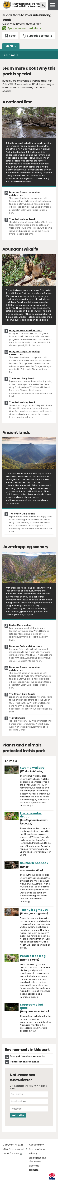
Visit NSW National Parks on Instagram (12, 1183)
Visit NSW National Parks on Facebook (6, 1183)
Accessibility (36, 1144)
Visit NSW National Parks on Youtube (19, 1183)
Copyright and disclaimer (37, 1159)
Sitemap (34, 1165)
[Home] (7, 5)
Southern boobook (34, 863)
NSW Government (13, 1149)
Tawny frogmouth (34, 909)
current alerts (32, 28)
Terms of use (37, 1149)
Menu (9, 46)
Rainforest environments (24, 1061)
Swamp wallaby (32, 767)
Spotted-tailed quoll (31, 1006)
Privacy (33, 1153)
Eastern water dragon (31, 815)
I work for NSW (11, 1153)
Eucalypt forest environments (27, 1056)
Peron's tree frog (33, 955)
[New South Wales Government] (52, 1176)
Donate (34, 1170)
